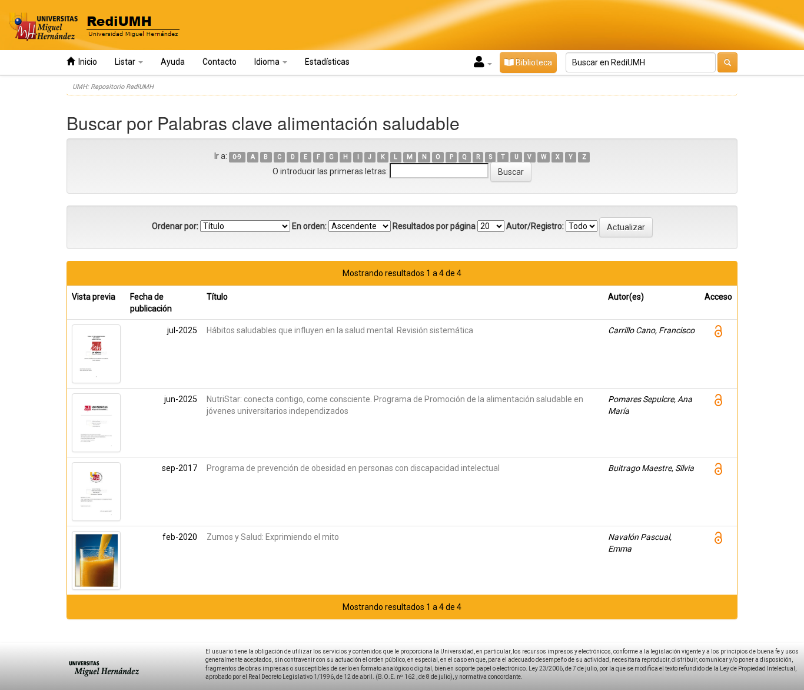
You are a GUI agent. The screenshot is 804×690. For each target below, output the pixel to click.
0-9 (236, 157)
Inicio (86, 62)
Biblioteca (533, 62)
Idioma (267, 62)
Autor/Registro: (535, 226)
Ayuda (173, 62)
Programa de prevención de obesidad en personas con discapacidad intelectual (353, 468)
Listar (126, 62)
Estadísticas (327, 62)
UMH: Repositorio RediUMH (113, 87)
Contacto (219, 62)
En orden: (309, 226)
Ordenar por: (175, 226)
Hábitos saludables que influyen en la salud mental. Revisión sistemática (340, 330)
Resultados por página (434, 226)
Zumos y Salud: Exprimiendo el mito (273, 537)
